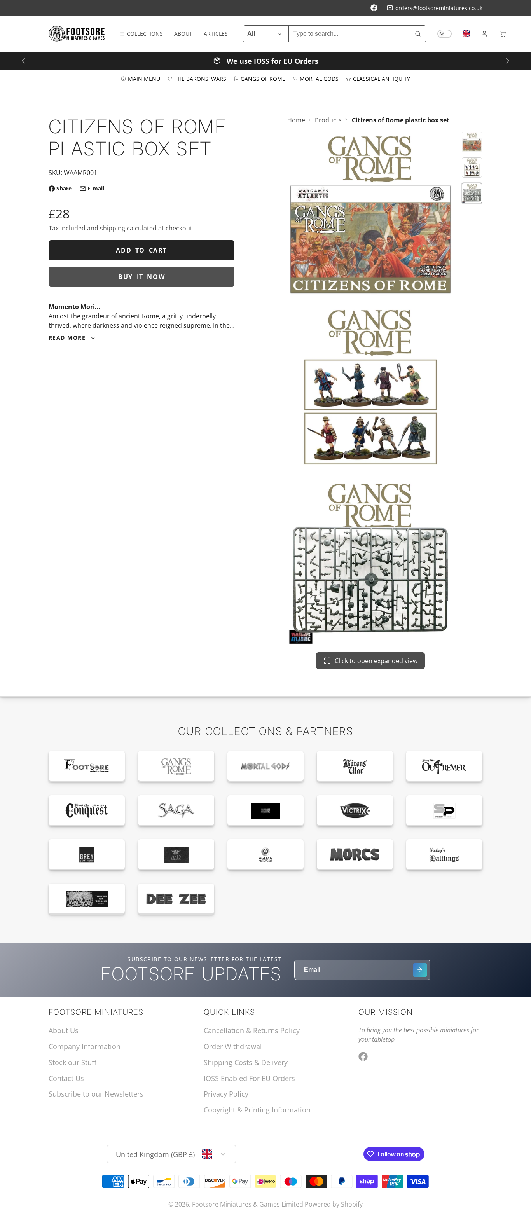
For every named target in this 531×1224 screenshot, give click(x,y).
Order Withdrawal (233, 1046)
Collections (145, 33)
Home (296, 120)
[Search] (418, 34)
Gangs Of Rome (263, 78)
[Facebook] (373, 7)
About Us (64, 1030)
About (183, 33)
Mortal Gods (319, 78)
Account (484, 33)
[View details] (87, 766)
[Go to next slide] (507, 60)
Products (328, 120)
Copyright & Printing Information (257, 1109)
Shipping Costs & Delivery (246, 1062)
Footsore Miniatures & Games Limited (247, 1204)
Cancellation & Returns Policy (252, 1030)
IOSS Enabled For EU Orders (249, 1078)
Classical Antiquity (381, 78)
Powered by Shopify (334, 1204)
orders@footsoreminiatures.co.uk (438, 8)
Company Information (85, 1046)
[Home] (77, 33)
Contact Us (66, 1078)
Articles (216, 33)
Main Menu (144, 78)
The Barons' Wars (200, 78)
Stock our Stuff (72, 1062)
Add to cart (141, 250)
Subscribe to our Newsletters (96, 1093)
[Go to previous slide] (23, 60)
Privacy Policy (226, 1093)
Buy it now (141, 276)
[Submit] (420, 970)
